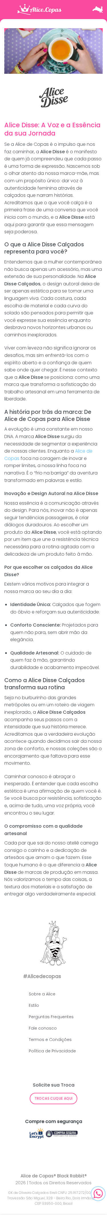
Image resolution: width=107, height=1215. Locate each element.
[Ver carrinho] (97, 9)
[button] (8, 9)
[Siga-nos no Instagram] (78, 976)
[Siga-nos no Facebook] (68, 976)
